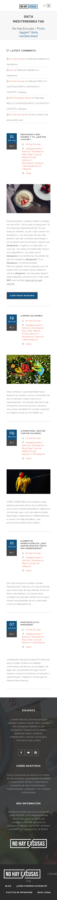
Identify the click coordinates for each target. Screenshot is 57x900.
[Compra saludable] (28, 369)
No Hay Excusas (23, 28)
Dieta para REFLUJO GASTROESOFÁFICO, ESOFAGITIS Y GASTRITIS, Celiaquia (27, 86)
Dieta (24, 154)
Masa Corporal (35, 154)
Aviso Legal (44, 892)
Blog (24, 331)
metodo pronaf (29, 157)
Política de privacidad (19, 892)
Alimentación (37, 151)
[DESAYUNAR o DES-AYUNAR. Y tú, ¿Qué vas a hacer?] (28, 198)
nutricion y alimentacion (33, 454)
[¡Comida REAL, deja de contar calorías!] (28, 481)
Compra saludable (31, 316)
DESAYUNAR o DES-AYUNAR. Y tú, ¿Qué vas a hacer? (33, 137)
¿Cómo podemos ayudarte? (31, 886)
